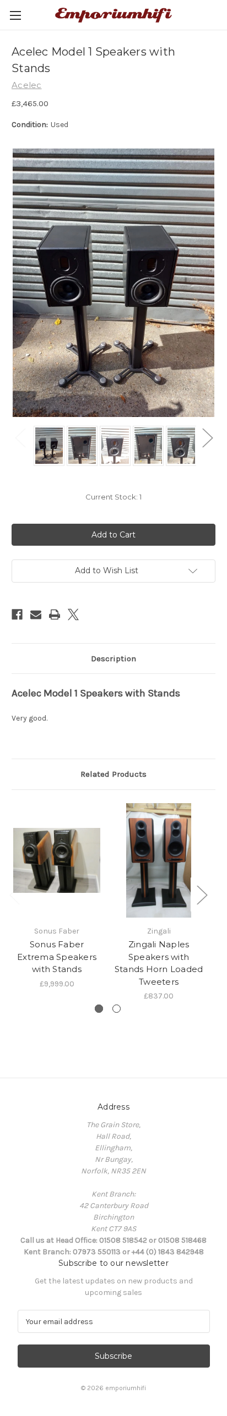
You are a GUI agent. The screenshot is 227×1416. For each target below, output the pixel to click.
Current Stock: (113, 496)
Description (113, 658)
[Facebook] (17, 614)
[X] (73, 614)
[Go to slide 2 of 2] (116, 1009)
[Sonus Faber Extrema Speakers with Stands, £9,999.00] (56, 860)
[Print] (54, 614)
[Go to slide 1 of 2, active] (99, 1009)
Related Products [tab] (113, 774)
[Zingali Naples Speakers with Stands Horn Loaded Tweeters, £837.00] (158, 860)
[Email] (35, 614)
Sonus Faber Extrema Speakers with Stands (56, 956)
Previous (20, 437)
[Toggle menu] (15, 15)
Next (207, 437)
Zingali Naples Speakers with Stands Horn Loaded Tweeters (159, 963)
